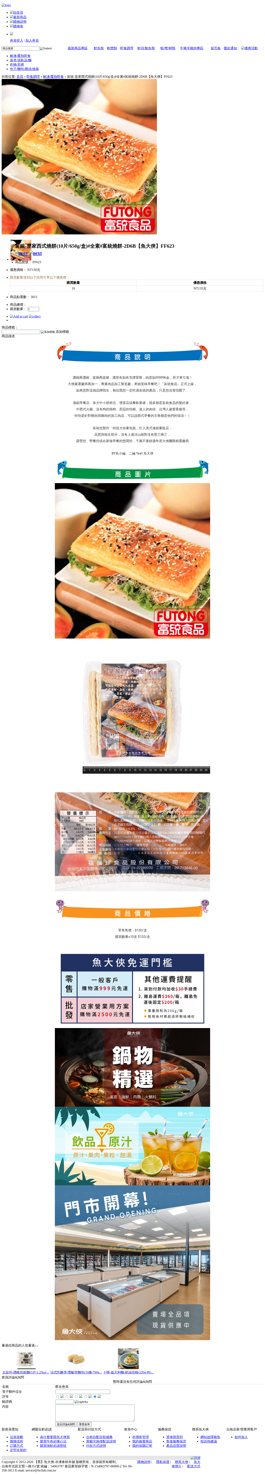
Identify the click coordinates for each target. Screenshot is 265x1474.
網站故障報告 (210, 1437)
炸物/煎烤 (17, 64)
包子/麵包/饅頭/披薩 (24, 69)
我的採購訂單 (142, 1445)
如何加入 (241, 1437)
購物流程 (16, 1441)
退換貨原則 (174, 1437)
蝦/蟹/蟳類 (167, 48)
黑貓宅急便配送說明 (101, 1441)
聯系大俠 (181, 1462)
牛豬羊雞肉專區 (191, 48)
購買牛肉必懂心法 (53, 1441)
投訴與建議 (208, 1441)
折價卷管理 (140, 1437)
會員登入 (16, 40)
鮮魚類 (99, 48)
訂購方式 (16, 1445)
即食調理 (126, 48)
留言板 (216, 48)
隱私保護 (162, 1462)
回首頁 (18, 12)
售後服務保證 (176, 1441)
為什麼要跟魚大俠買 (55, 1437)
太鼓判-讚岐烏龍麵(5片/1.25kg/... (25, 1372)
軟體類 (112, 48)
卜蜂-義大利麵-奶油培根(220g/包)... (128, 1372)
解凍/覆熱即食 (20, 56)
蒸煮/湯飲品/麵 (20, 60)
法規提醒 (16, 1437)
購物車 (18, 26)
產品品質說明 (176, 1445)
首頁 (20, 76)
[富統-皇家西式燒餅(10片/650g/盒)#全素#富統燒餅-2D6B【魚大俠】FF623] (79, 233)
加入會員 (32, 40)
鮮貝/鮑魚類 (146, 48)
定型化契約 (18, 1450)
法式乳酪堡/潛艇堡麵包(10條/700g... (76, 1372)
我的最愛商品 (142, 1441)
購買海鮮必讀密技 (53, 1445)
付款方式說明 (96, 1445)
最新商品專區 (78, 48)
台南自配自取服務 (99, 1437)
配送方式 (193, 1466)
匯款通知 (230, 48)
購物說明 (19, 21)
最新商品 (19, 17)
